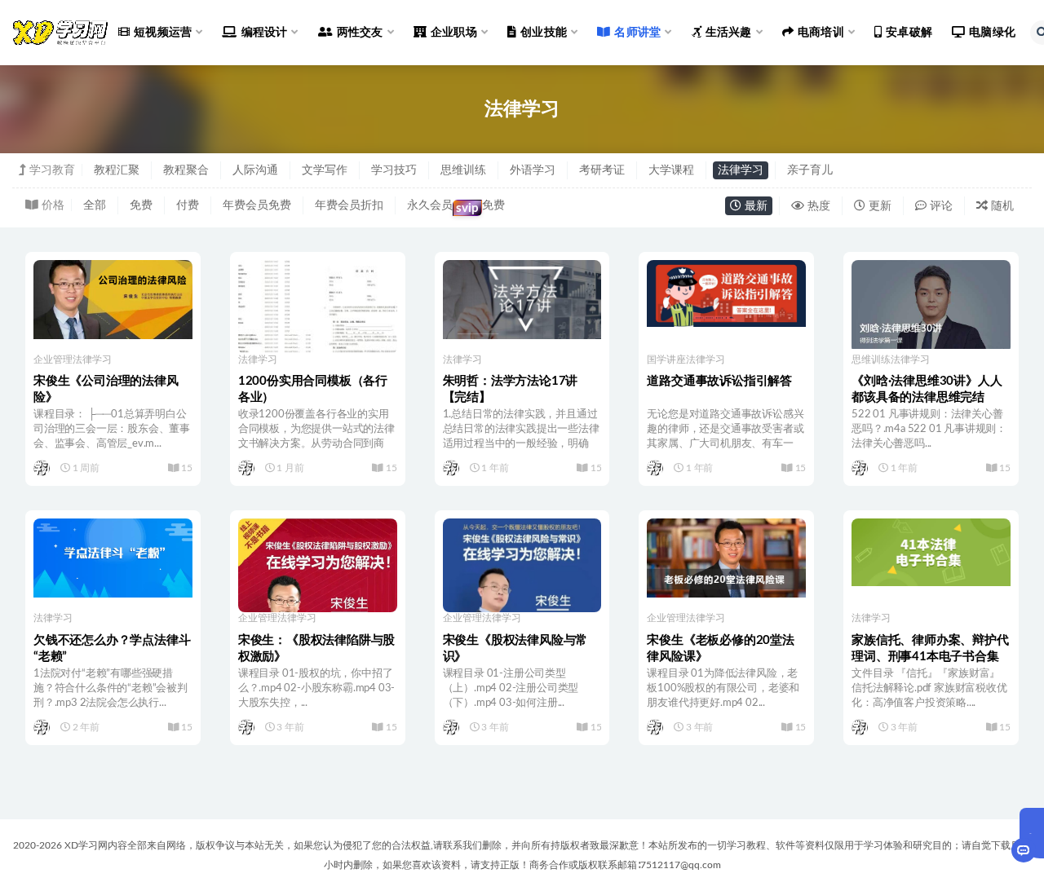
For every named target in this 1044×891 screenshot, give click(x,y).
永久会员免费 (456, 207)
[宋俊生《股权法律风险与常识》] (522, 604)
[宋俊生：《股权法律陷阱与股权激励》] (317, 597)
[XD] (42, 468)
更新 (878, 206)
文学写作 (324, 170)
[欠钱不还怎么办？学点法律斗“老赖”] (112, 558)
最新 (754, 206)
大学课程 (671, 170)
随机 (1001, 206)
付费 (187, 205)
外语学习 (532, 170)
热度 (817, 206)
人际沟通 (255, 170)
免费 (141, 205)
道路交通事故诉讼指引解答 (719, 381)
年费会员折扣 (349, 205)
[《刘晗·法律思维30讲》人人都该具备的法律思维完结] (931, 305)
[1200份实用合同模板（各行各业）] (317, 307)
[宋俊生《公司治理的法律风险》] (112, 299)
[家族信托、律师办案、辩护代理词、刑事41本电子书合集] (931, 552)
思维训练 (463, 170)
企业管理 (53, 359)
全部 (94, 205)
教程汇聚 (116, 170)
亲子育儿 (810, 170)
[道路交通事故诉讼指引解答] (726, 294)
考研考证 (602, 170)
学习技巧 (394, 170)
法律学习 (740, 170)
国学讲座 (666, 359)
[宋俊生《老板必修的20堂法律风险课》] (726, 558)
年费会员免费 (257, 205)
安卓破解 (909, 32)
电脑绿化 (992, 32)
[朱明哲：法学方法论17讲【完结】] (522, 299)
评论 (940, 206)
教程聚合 (186, 170)
